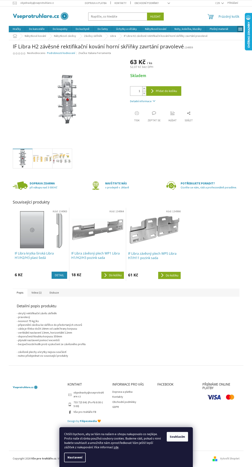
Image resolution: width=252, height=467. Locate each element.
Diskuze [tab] (54, 293)
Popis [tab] (20, 293)
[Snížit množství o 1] (144, 93)
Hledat (155, 16)
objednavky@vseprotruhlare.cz (89, 394)
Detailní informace (141, 101)
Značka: (94, 53)
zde (116, 447)
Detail (59, 275)
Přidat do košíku (166, 91)
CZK (218, 3)
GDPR (115, 407)
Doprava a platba (96, 3)
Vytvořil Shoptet (229, 459)
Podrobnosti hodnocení (61, 53)
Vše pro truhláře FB (85, 412)
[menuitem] (17, 29)
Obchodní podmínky (146, 3)
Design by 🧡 (84, 421)
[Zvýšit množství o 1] (144, 88)
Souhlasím (177, 437)
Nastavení (75, 457)
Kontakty (120, 3)
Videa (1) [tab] (36, 293)
